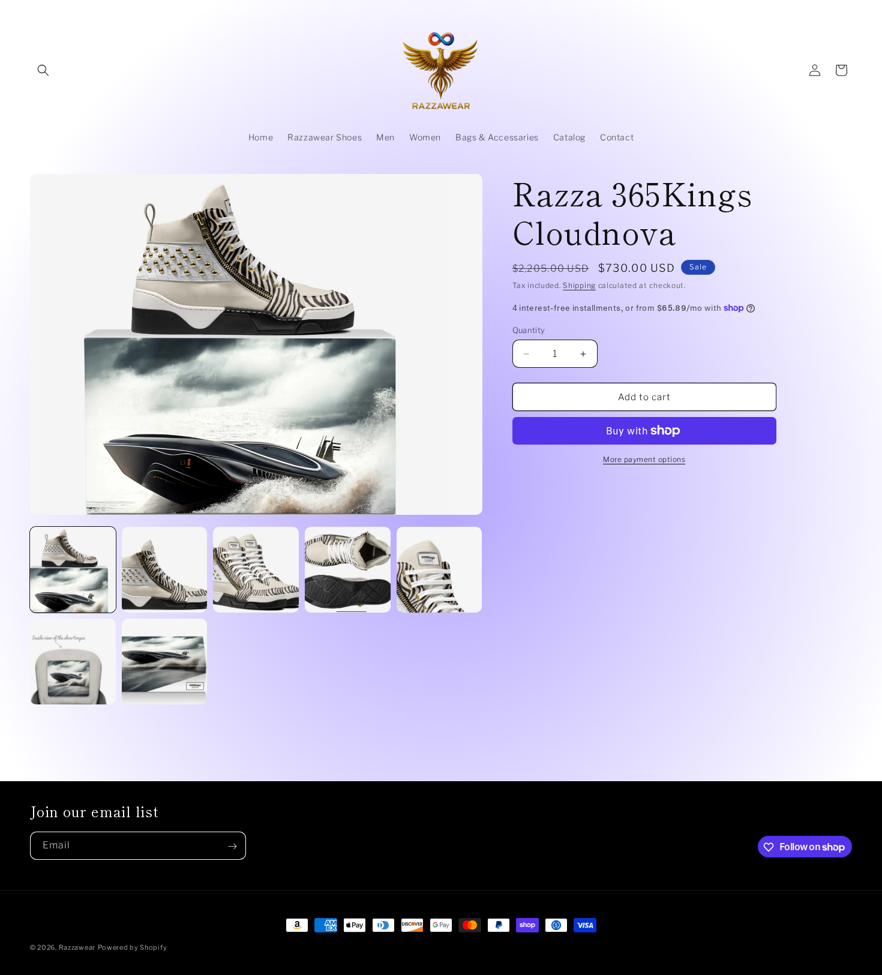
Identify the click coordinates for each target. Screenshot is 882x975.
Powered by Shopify (132, 947)
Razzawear (77, 947)
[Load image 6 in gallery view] (73, 661)
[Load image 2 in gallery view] (165, 570)
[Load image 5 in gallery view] (439, 570)
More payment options (644, 459)
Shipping (579, 285)
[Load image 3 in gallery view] (256, 570)
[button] (43, 70)
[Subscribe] (232, 846)
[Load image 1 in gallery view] (73, 570)
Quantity (528, 330)
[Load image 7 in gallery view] (165, 661)
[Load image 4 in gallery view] (348, 570)
